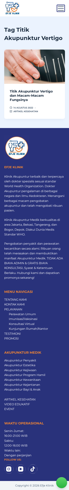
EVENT (9, 409)
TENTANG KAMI (15, 299)
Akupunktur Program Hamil (24, 375)
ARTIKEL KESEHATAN (25, 111)
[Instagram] (8, 469)
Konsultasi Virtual (21, 324)
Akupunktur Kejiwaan (20, 370)
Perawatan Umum (22, 314)
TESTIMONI (12, 333)
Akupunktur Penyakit (20, 360)
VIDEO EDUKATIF (17, 404)
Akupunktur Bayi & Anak (22, 389)
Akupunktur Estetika (19, 365)
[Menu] (61, 8)
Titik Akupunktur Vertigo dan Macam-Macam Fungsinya (31, 95)
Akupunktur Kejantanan (22, 384)
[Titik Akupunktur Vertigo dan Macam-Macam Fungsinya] (34, 67)
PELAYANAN (13, 309)
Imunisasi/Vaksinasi (23, 319)
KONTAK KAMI (14, 304)
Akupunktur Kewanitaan (22, 380)
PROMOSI (11, 338)
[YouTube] (20, 469)
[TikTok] (32, 469)
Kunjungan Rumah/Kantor (28, 328)
